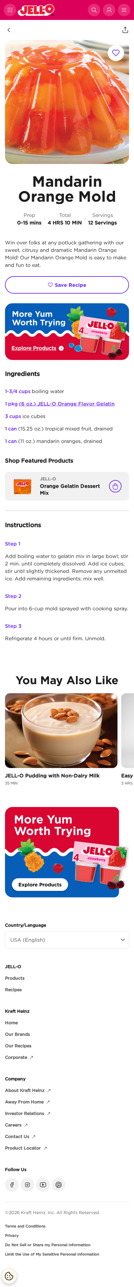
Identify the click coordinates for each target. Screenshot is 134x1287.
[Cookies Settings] (9, 1276)
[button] (10, 10)
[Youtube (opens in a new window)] (43, 1185)
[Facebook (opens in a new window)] (12, 1185)
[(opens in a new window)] (67, 331)
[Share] (125, 30)
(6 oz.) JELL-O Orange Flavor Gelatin (67, 404)
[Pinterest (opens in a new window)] (58, 1185)
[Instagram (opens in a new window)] (27, 1185)
